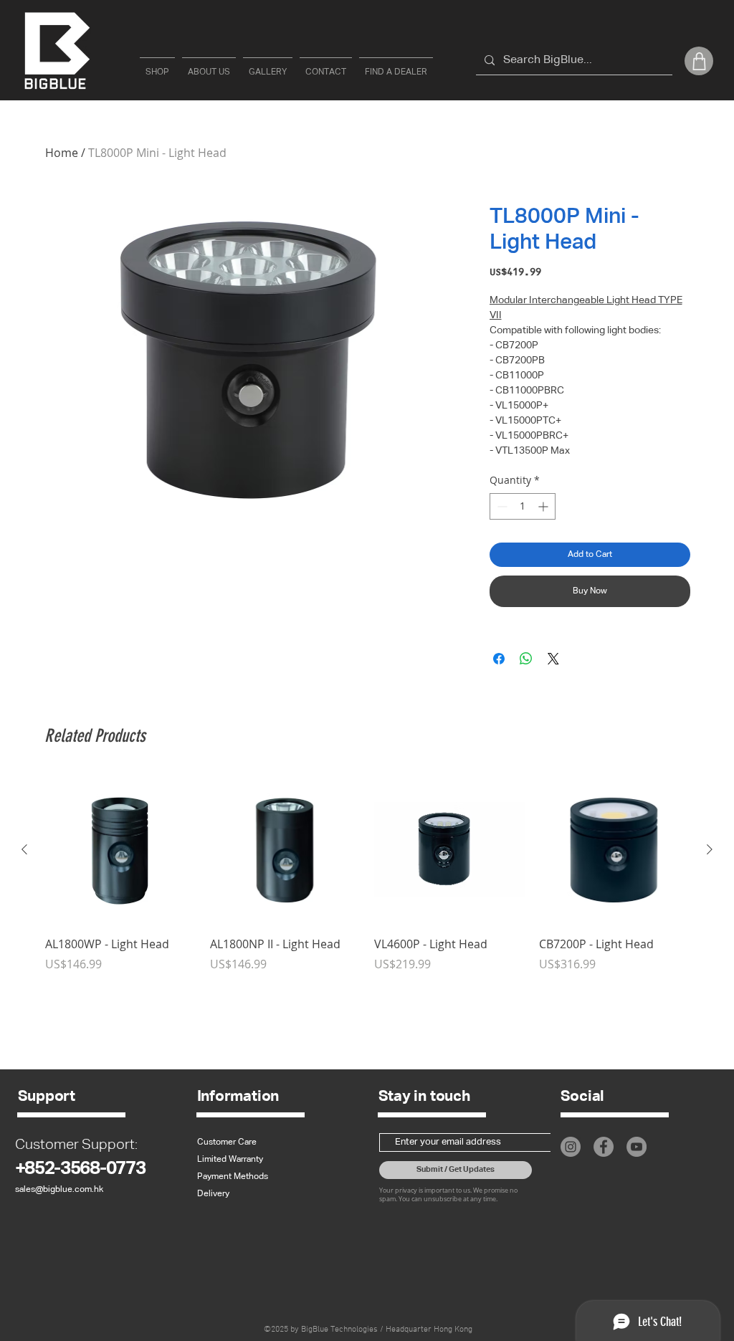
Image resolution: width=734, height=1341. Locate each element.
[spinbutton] (522, 506)
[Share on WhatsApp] (526, 658)
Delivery (213, 1194)
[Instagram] (571, 1147)
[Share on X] (553, 658)
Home (61, 153)
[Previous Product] (24, 849)
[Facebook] (604, 1147)
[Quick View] (120, 850)
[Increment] (544, 506)
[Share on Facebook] (498, 658)
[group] (367, 873)
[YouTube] (636, 1147)
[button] (699, 61)
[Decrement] (501, 506)
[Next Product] (709, 849)
